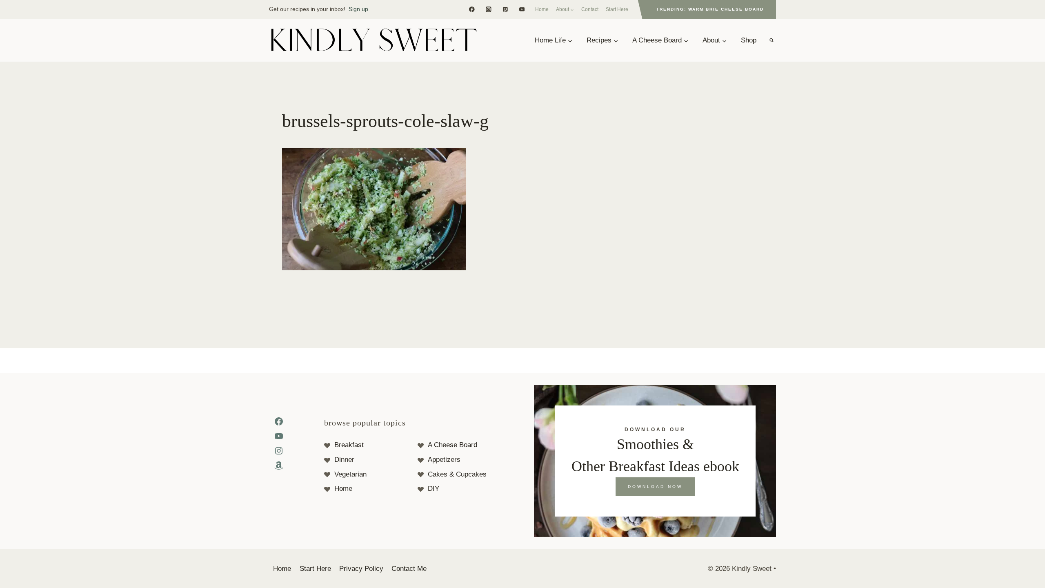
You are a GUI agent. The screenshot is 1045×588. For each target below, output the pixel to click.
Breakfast (349, 445)
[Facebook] (471, 9)
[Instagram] (488, 9)
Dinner (344, 459)
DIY (433, 488)
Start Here (617, 9)
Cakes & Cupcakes (457, 474)
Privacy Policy (361, 568)
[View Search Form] (771, 40)
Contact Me (409, 568)
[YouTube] (521, 9)
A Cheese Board (452, 445)
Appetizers (444, 459)
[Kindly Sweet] (373, 40)
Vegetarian (350, 474)
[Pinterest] (505, 9)
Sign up (358, 9)
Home (542, 9)
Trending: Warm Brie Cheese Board (710, 9)
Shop (748, 40)
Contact (589, 9)
